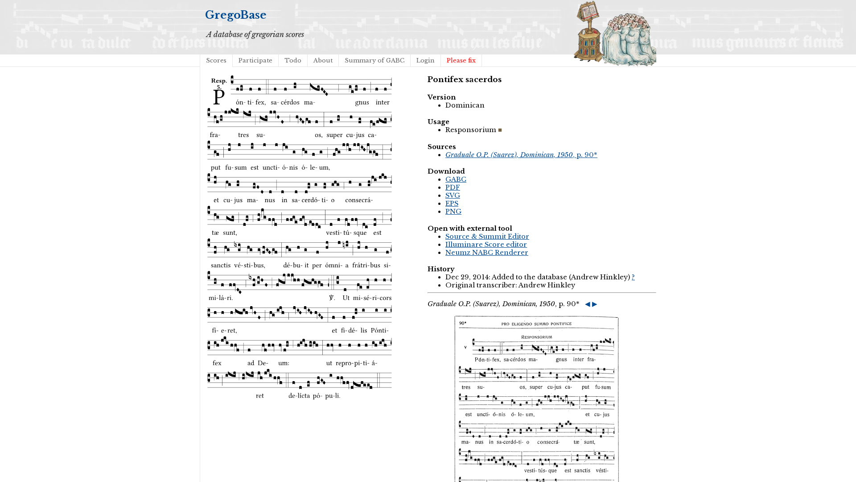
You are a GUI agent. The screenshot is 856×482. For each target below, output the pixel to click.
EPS (451, 203)
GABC (455, 179)
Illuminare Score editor (486, 245)
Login (425, 60)
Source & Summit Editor (487, 237)
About (323, 60)
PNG (453, 212)
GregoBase (236, 14)
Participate (255, 60)
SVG (452, 195)
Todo (292, 60)
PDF (452, 187)
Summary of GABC (374, 60)
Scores (216, 60)
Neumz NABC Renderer (486, 253)
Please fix (461, 60)
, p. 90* (521, 155)
